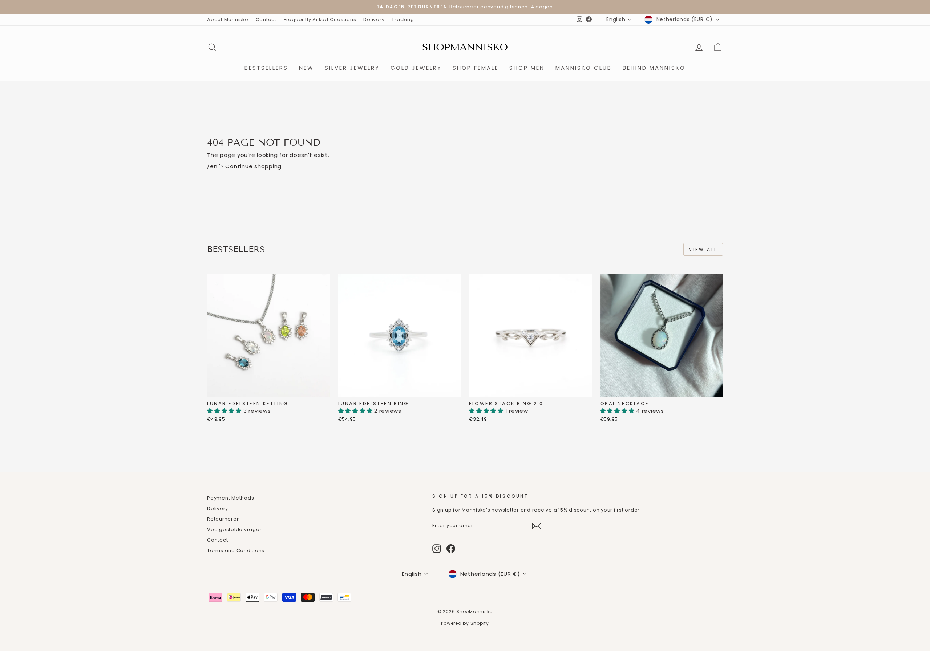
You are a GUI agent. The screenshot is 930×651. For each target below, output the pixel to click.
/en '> (215, 166)
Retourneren (223, 519)
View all (703, 249)
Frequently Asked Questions (320, 19)
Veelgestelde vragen (235, 529)
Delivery (373, 19)
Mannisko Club (583, 68)
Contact (266, 19)
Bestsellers (266, 68)
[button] (225, 411)
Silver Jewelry (352, 68)
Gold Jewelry (416, 68)
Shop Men (527, 68)
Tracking (403, 19)
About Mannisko (227, 19)
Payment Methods (230, 498)
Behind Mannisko (654, 68)
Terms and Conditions (235, 550)
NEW (306, 68)
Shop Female (475, 68)
